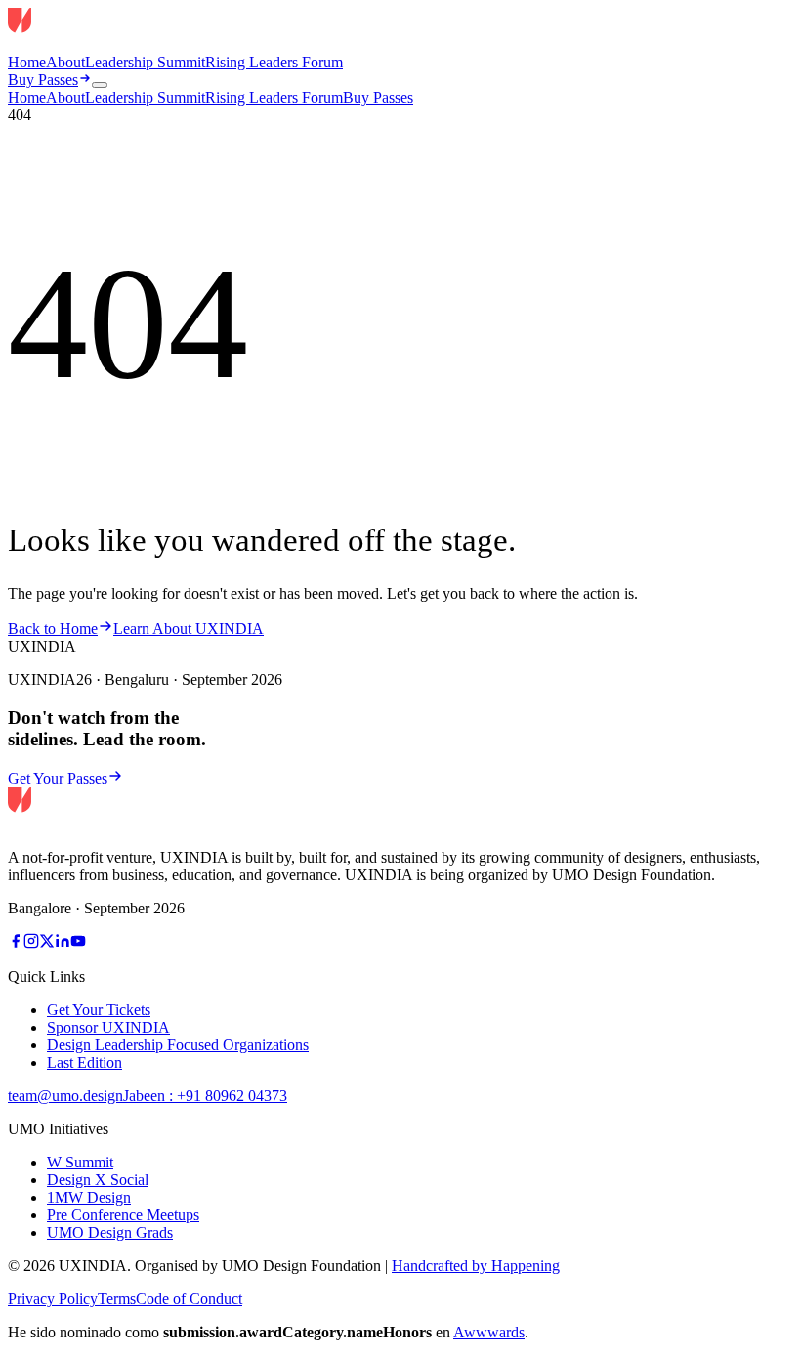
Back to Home (53, 628)
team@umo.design (65, 1095)
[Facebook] (15, 943)
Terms (117, 1299)
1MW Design (89, 1197)
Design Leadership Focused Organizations (178, 1045)
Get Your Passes (57, 778)
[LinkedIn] (62, 943)
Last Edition (84, 1062)
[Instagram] (31, 943)
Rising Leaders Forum (274, 62)
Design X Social (97, 1179)
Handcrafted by (476, 1265)
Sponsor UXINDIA (108, 1027)
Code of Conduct (189, 1299)
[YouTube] (78, 943)
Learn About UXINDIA (188, 628)
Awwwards (489, 1332)
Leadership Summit (145, 62)
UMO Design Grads (110, 1232)
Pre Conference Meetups (123, 1215)
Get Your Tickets (98, 1009)
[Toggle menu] (99, 85)
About (65, 62)
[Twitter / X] (47, 943)
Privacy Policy (53, 1299)
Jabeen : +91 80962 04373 (205, 1095)
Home (27, 62)
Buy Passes (43, 79)
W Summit (80, 1162)
